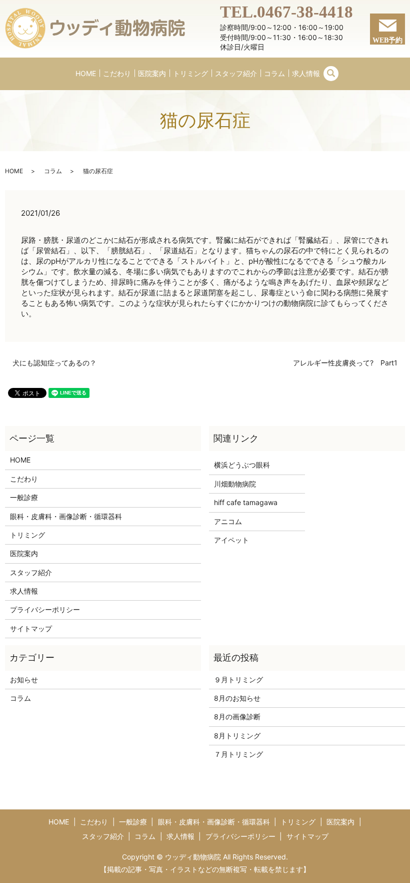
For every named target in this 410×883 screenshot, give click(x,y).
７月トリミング (238, 754)
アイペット (231, 540)
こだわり (117, 73)
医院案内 (152, 73)
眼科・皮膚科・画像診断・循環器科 (66, 516)
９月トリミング (238, 679)
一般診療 (24, 497)
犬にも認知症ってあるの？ (54, 362)
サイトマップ (31, 628)
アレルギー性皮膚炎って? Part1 (345, 362)
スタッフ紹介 (236, 73)
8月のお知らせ (237, 698)
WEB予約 (387, 40)
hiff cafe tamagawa (246, 502)
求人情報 (306, 73)
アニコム (228, 521)
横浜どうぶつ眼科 (242, 465)
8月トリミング (237, 735)
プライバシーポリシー (45, 609)
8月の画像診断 (237, 716)
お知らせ (24, 679)
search (331, 73)
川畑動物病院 (235, 484)
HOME (86, 73)
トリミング (190, 73)
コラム (274, 73)
